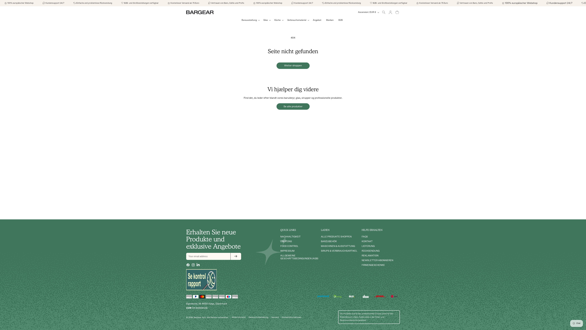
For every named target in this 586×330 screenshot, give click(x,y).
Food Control (289, 246)
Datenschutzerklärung (258, 317)
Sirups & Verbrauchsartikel (339, 251)
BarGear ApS (200, 317)
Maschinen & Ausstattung (338, 246)
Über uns (286, 241)
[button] (250, 20)
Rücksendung (371, 251)
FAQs (365, 237)
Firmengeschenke (373, 265)
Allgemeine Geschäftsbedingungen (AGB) (299, 257)
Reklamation (370, 256)
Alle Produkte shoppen (336, 237)
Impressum (287, 251)
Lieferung (368, 246)
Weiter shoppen (293, 65)
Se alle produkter (293, 106)
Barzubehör (329, 241)
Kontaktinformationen (291, 317)
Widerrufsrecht (239, 317)
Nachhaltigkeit (290, 237)
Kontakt (367, 241)
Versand (275, 317)
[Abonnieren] (235, 256)
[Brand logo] (201, 279)
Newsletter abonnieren (377, 260)
